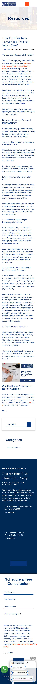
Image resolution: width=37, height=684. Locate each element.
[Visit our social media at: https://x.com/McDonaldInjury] (15, 563)
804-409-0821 (10, 512)
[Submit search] (29, 424)
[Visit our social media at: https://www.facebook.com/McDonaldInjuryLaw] (12, 563)
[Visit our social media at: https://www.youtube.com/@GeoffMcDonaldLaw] (21, 563)
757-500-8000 (10, 538)
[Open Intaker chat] (13, 683)
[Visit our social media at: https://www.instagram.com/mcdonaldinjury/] (18, 563)
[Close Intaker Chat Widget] (34, 657)
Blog (32, 49)
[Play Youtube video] (18, 372)
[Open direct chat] (31, 657)
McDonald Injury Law (20, 49)
